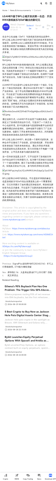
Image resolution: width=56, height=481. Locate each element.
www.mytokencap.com (14, 219)
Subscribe (30, 27)
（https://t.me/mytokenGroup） (18, 255)
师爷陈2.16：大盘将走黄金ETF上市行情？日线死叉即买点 (30, 274)
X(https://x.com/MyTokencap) (16, 246)
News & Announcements (20, 10)
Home (4, 10)
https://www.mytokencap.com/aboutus (31, 228)
